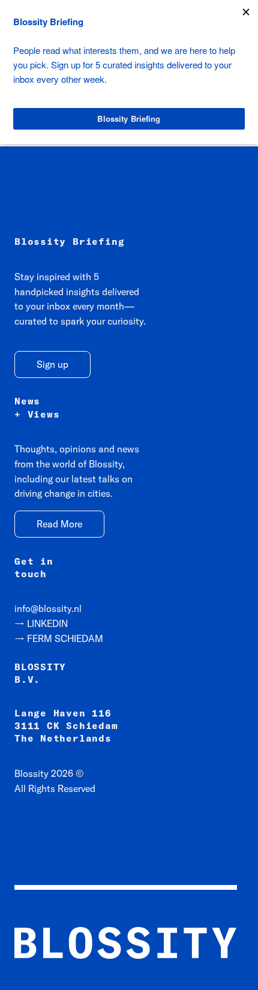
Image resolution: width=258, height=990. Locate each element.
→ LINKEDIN (41, 623)
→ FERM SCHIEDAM (58, 638)
